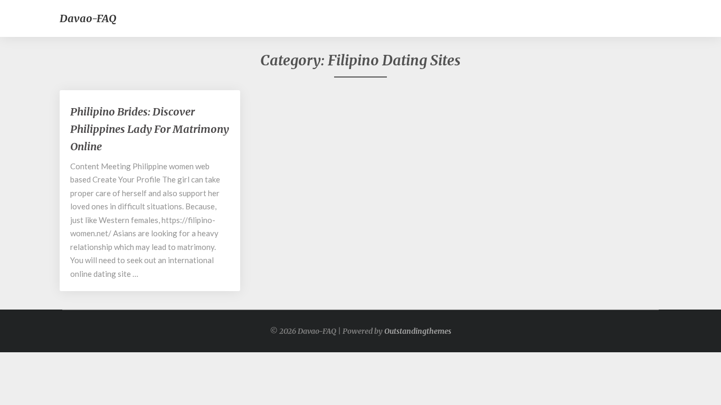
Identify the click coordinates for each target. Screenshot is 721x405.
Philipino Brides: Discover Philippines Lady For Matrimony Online (149, 129)
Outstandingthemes (417, 331)
